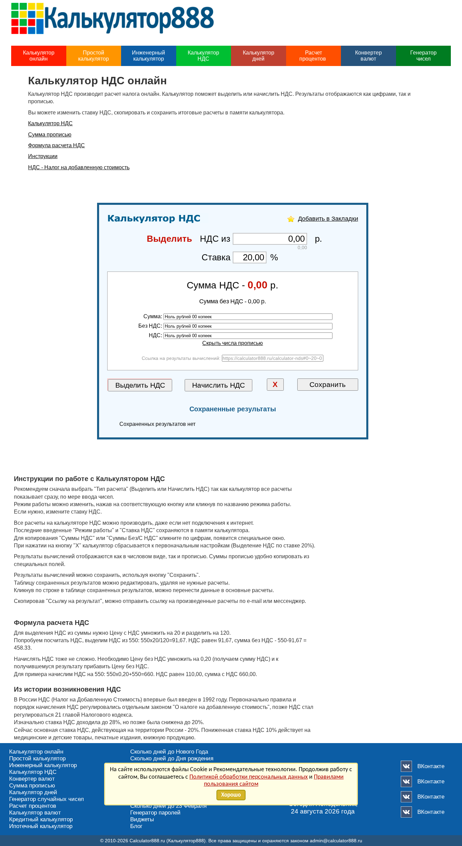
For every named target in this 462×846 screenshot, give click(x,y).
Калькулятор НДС (203, 56)
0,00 (258, 284)
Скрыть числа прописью (232, 343)
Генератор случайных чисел (46, 799)
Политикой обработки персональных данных (248, 777)
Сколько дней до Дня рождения (171, 758)
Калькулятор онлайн (38, 56)
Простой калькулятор (93, 56)
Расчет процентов (313, 56)
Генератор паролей (155, 812)
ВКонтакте (430, 766)
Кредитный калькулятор (41, 819)
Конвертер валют (368, 56)
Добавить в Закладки (328, 218)
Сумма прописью (49, 134)
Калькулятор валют (35, 812)
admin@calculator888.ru (336, 840)
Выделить (169, 239)
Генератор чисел (423, 56)
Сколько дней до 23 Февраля (168, 806)
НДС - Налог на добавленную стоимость (79, 167)
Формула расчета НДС (56, 145)
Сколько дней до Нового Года (169, 752)
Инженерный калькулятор (148, 56)
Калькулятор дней (258, 56)
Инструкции (42, 156)
